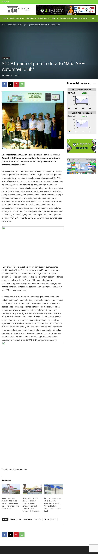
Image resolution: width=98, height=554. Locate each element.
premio (46, 519)
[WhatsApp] (21, 84)
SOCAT (54, 519)
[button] (93, 18)
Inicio (5, 18)
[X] (10, 84)
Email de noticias (17, 18)
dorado (12, 519)
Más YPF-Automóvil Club (32, 519)
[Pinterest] (16, 84)
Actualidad (12, 25)
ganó (19, 519)
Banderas (30, 18)
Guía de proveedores (68, 18)
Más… (54, 18)
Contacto (83, 18)
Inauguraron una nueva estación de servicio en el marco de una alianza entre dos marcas (10, 503)
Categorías (43, 18)
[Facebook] (4, 84)
